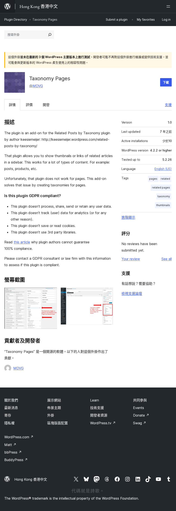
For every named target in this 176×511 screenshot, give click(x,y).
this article (22, 242)
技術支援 (97, 408)
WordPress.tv (103, 423)
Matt (10, 445)
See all (166, 259)
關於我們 (11, 400)
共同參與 (140, 400)
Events (138, 408)
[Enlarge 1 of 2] (51, 293)
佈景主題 (54, 408)
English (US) (163, 169)
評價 (29, 105)
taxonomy (164, 196)
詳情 (12, 105)
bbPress (13, 452)
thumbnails (163, 205)
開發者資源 (98, 415)
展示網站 (54, 400)
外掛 (50, 415)
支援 (168, 105)
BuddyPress (16, 460)
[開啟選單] (169, 6)
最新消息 (11, 408)
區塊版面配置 (57, 423)
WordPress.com (18, 437)
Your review (130, 259)
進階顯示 (128, 217)
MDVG (38, 86)
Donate (141, 415)
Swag (139, 423)
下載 (166, 82)
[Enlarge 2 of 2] (107, 293)
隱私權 (9, 423)
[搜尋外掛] (50, 34)
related (165, 178)
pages (153, 178)
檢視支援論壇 (131, 293)
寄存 (7, 415)
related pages (161, 187)
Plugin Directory (15, 19)
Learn (94, 400)
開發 (46, 105)
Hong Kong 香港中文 (30, 479)
